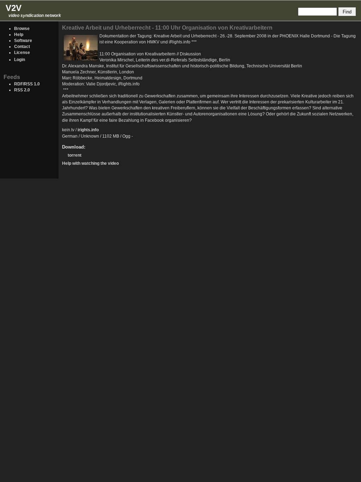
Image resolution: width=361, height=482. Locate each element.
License (22, 52)
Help (18, 34)
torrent (74, 155)
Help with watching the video (90, 163)
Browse (22, 28)
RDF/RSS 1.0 (27, 84)
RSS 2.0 (22, 90)
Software (23, 40)
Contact (22, 46)
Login (19, 59)
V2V (14, 8)
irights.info (88, 129)
